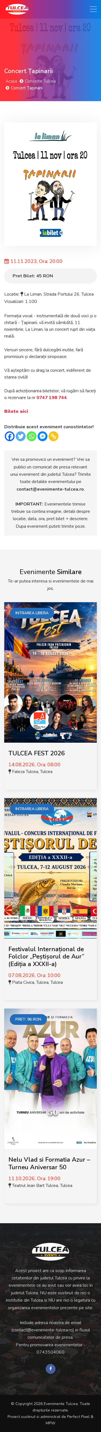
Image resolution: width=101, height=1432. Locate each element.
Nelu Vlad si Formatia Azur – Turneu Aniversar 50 (49, 1163)
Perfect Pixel (78, 1416)
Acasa (11, 81)
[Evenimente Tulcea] (50, 1252)
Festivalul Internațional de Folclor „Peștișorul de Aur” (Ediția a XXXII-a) (46, 956)
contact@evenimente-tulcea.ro (50, 489)
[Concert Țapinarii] (50, 184)
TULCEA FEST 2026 (36, 753)
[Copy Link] (53, 436)
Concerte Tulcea (40, 81)
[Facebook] (10, 436)
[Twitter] (21, 436)
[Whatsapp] (31, 436)
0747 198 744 (51, 398)
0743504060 (50, 1352)
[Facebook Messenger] (42, 436)
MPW (50, 1423)
